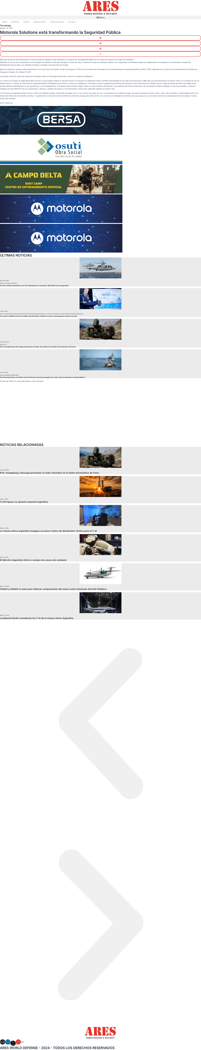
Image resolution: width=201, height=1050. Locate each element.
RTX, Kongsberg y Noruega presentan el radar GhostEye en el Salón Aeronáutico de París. (38, 347)
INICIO (4, 22)
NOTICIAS (15, 22)
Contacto (72, 22)
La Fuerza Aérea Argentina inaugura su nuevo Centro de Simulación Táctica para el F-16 (48, 531)
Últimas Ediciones (57, 22)
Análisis (26, 22)
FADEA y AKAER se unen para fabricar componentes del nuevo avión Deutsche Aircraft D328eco (53, 589)
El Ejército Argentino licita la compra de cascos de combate (33, 560)
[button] (100, 17)
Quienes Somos (40, 22)
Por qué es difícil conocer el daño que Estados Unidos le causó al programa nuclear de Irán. (38, 316)
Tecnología (5, 25)
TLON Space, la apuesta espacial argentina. (24, 502)
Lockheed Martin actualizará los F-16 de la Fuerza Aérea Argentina (36, 618)
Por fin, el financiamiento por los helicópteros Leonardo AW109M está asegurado (34, 286)
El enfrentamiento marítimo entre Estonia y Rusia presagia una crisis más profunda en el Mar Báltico (42, 377)
